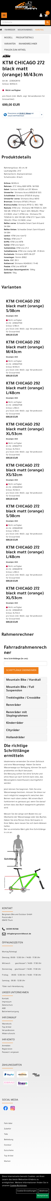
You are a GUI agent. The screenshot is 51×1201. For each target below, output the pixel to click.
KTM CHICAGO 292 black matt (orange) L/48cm (25, 388)
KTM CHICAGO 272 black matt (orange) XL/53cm (25, 594)
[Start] (1, 30)
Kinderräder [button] (14, 723)
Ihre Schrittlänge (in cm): (16, 659)
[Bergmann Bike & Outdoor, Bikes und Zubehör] (26, 5)
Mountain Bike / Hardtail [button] (23, 680)
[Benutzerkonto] (41, 15)
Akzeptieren (42, 1196)
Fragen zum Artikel (15, 50)
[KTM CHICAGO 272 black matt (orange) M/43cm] (25, 137)
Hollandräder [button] (15, 737)
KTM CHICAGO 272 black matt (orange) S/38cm (25, 511)
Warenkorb (6, 1024)
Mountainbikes (25, 30)
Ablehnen (43, 1191)
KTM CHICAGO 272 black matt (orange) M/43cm (23, 69)
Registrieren (7, 1049)
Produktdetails (25, 38)
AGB (3, 1008)
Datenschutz (7, 1005)
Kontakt (5, 999)
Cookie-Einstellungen (26, 1191)
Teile (6, 1134)
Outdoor (7, 1145)
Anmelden (6, 1046)
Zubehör (7, 1129)
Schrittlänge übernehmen (21, 670)
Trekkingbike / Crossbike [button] (23, 698)
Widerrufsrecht (8, 1034)
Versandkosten (8, 1030)
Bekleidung (8, 1140)
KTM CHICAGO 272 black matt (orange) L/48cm (25, 553)
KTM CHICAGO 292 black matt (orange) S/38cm (25, 306)
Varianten (10, 44)
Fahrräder (10, 30)
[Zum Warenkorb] (46, 16)
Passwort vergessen (10, 1052)
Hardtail (39, 30)
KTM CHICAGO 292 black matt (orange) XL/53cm (25, 429)
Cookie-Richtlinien (18, 1186)
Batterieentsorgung (10, 1012)
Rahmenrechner (28, 44)
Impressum (6, 1002)
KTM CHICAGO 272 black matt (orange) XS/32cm (25, 471)
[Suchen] (47, 22)
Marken (7, 1161)
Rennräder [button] (13, 705)
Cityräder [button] (13, 730)
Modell (8, 38)
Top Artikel (6, 1027)
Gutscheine (8, 1151)
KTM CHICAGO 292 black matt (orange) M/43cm (25, 347)
